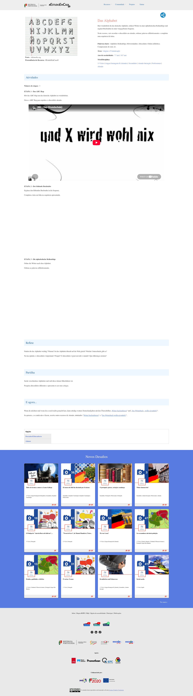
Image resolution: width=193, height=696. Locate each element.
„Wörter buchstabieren (119, 410)
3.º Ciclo (101, 63)
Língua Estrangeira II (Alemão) (116, 63)
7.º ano (116, 55)
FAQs (87, 613)
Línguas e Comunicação (111, 51)
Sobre (73, 613)
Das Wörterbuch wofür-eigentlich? (114, 415)
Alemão (100, 66)
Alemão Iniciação (144, 63)
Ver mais (163, 602)
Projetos (132, 4)
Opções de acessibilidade (98, 613)
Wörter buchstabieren (91, 415)
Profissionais (156, 63)
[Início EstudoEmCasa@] (35, 5)
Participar (110, 613)
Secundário (133, 63)
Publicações (117, 613)
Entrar (142, 4)
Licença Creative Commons (116, 690)
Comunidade (119, 4)
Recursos (107, 4)
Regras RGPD (81, 613)
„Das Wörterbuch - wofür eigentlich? (144, 410)
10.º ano (124, 55)
